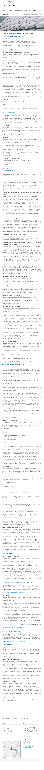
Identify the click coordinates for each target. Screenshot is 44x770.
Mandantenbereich (18, 10)
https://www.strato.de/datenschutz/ (9, 112)
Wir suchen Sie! (27, 10)
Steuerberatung (27, 742)
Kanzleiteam (26, 741)
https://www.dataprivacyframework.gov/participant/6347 (15, 592)
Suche (3, 765)
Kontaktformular (5, 710)
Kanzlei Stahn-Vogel (26, 14)
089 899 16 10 (9, 730)
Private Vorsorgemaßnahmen (29, 746)
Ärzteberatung (26, 743)
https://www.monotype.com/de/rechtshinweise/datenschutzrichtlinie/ (18, 582)
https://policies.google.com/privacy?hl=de (13, 631)
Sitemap (7, 765)
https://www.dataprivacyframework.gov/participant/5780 (13, 641)
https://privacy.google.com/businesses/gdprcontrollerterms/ (22, 625)
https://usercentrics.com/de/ (29, 426)
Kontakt (34, 10)
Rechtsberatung (27, 745)
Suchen (40, 7)
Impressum (5, 712)
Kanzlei (4, 10)
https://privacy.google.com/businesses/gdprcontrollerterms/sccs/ (14, 627)
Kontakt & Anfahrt (27, 748)
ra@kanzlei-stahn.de (9, 170)
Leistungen (10, 10)
